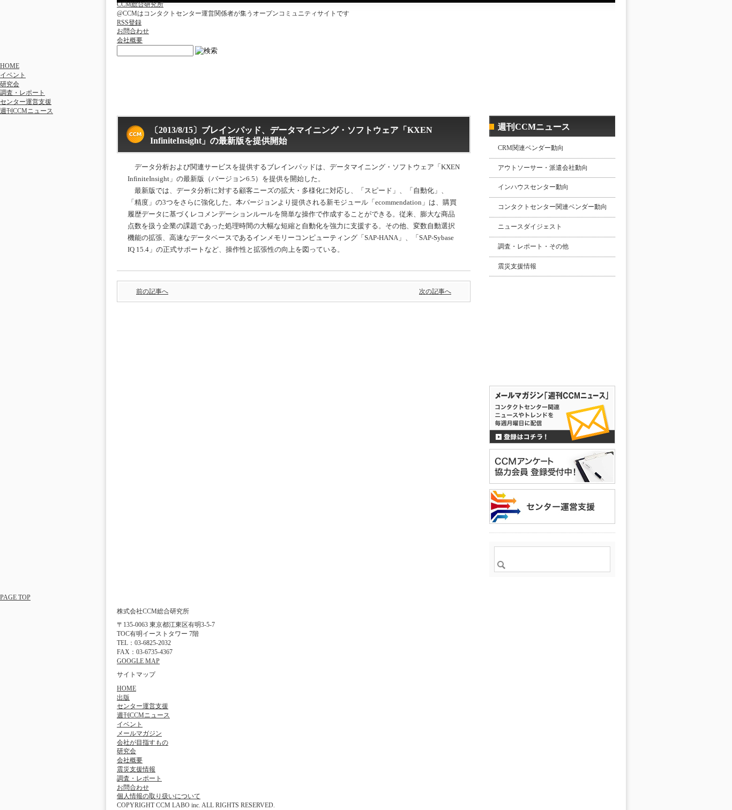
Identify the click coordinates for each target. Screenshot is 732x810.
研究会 (9, 84)
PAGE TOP (15, 597)
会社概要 (130, 40)
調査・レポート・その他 (533, 246)
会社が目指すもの (142, 742)
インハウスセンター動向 (533, 187)
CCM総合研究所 (140, 4)
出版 (123, 697)
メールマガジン (139, 733)
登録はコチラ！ (552, 415)
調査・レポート (22, 92)
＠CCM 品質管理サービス (552, 506)
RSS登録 (129, 22)
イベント (13, 75)
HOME (9, 66)
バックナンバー (523, 366)
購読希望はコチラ (523, 357)
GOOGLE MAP (138, 661)
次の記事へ (435, 291)
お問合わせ (133, 31)
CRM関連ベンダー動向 (531, 148)
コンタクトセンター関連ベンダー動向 (552, 207)
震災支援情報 (517, 266)
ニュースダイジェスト (530, 226)
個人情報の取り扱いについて (158, 796)
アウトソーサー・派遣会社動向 (543, 167)
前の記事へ (152, 291)
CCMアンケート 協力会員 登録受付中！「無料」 (552, 466)
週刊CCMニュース (26, 111)
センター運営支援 (25, 102)
